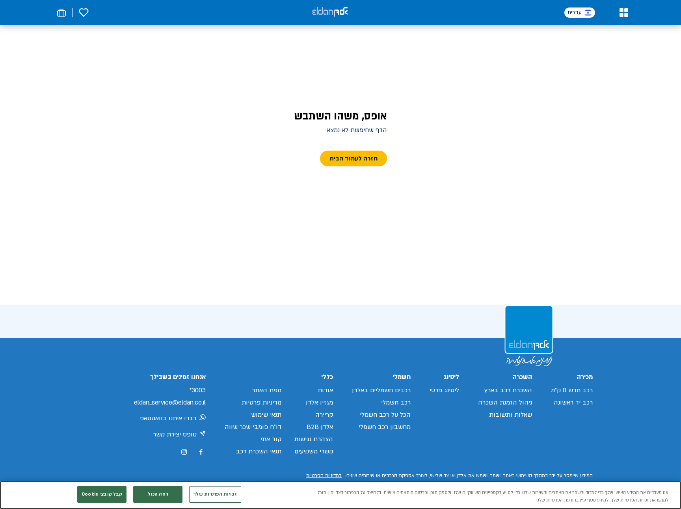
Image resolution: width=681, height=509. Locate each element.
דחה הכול (158, 494)
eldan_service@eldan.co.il (170, 402)
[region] (340, 495)
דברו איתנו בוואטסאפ (168, 418)
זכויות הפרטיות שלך (215, 494)
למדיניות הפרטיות (324, 475)
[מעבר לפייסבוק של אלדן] (201, 452)
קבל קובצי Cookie (102, 494)
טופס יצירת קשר (175, 434)
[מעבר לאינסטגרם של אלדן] (184, 451)
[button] (623, 12)
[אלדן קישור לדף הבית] (330, 12)
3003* (197, 390)
